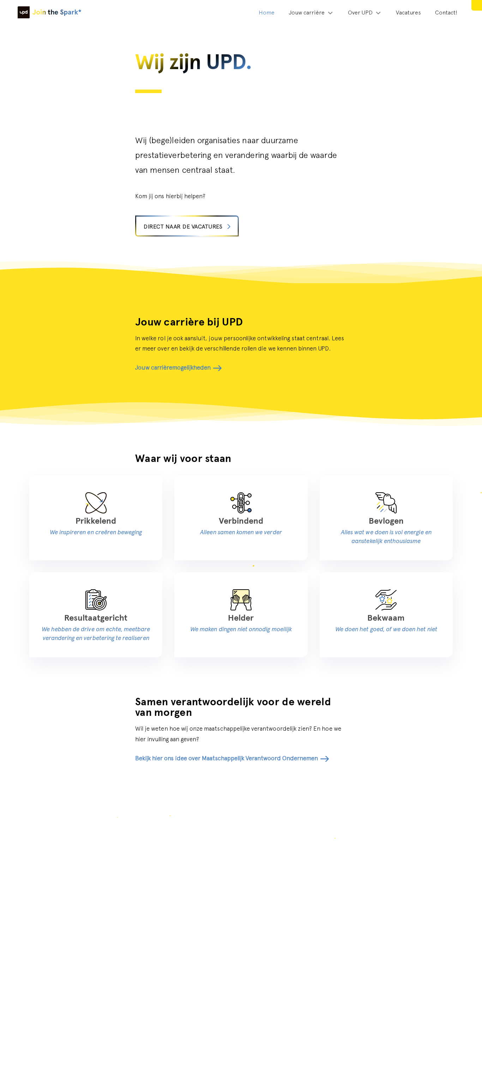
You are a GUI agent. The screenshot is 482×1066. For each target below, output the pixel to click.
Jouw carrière (307, 12)
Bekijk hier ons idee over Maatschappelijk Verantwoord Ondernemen (226, 758)
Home (267, 12)
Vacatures (408, 12)
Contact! (446, 12)
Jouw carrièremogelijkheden (173, 367)
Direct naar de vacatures (183, 226)
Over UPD (360, 12)
